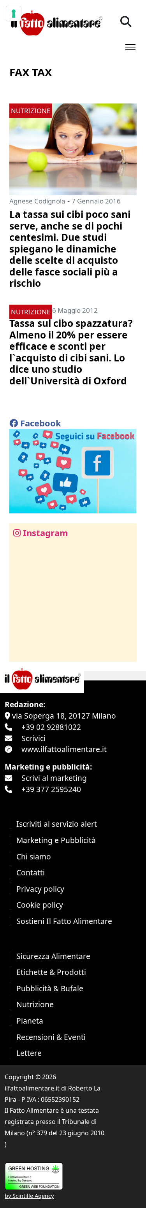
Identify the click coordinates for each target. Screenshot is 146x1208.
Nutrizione (35, 1004)
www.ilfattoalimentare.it (64, 749)
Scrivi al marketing (54, 778)
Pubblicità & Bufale (49, 988)
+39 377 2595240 (51, 789)
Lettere (29, 1053)
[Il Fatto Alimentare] (55, 22)
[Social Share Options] (21, 651)
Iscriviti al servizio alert (56, 824)
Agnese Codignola (37, 200)
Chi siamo (33, 856)
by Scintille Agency (29, 1195)
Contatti (30, 872)
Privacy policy (40, 889)
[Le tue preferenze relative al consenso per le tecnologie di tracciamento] (13, 13)
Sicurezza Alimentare (53, 956)
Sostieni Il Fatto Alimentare (64, 921)
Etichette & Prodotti (51, 972)
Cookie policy (39, 904)
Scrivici (33, 738)
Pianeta (29, 1020)
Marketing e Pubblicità (56, 840)
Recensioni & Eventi (51, 1037)
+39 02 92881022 (51, 727)
